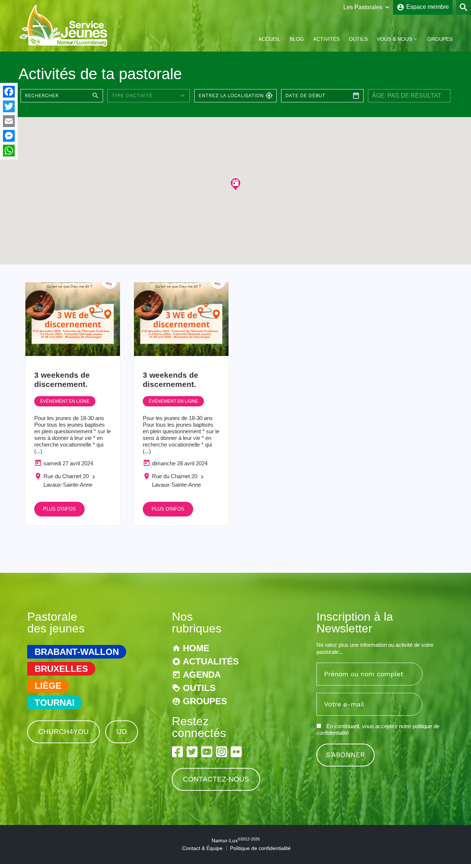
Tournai (55, 703)
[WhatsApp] (8, 150)
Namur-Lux (236, 840)
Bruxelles (61, 669)
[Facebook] (8, 91)
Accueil (269, 39)
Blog (297, 39)
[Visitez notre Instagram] (221, 751)
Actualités (211, 661)
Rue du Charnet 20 (66, 476)
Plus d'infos (59, 509)
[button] (235, 184)
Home (196, 648)
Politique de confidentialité (260, 848)
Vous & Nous (394, 39)
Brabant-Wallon (77, 652)
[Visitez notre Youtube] (206, 751)
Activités (326, 39)
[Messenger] (8, 135)
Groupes (440, 39)
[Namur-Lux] (63, 45)
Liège (48, 686)
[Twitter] (8, 106)
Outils (358, 39)
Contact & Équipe (202, 848)
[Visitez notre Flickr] (236, 751)
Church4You (63, 732)
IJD (121, 732)
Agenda (202, 675)
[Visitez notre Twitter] (192, 751)
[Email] (8, 121)
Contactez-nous (216, 779)
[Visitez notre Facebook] (177, 751)
